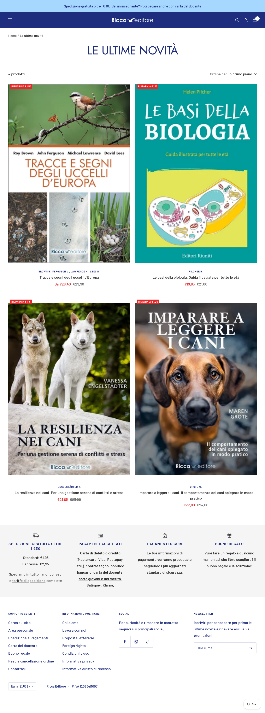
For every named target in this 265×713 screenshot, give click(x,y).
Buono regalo (19, 653)
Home (12, 35)
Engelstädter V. (69, 486)
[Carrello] (255, 20)
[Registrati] (251, 647)
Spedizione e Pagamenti (28, 638)
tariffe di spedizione (29, 580)
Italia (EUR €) (20, 686)
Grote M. (196, 486)
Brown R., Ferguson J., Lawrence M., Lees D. (69, 271)
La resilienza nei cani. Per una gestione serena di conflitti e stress (69, 492)
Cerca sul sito (19, 622)
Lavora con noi (74, 630)
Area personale (20, 630)
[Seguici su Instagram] (136, 641)
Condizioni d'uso (75, 653)
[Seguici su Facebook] (124, 641)
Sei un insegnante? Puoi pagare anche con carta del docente (156, 6)
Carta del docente (22, 645)
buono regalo (217, 566)
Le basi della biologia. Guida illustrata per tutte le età (196, 277)
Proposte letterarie (78, 638)
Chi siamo (70, 622)
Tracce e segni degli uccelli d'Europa (69, 277)
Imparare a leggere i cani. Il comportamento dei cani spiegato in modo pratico (196, 495)
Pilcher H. (196, 271)
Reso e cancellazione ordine (31, 661)
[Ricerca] (237, 20)
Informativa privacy (78, 661)
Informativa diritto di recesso (86, 668)
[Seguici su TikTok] (147, 641)
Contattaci (17, 668)
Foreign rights (74, 645)
